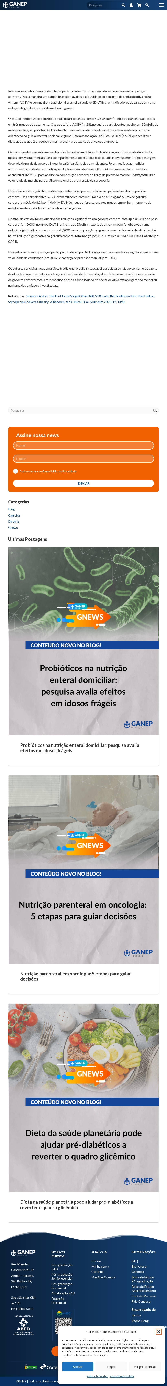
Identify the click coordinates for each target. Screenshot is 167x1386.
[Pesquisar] (123, 5)
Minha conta (100, 1266)
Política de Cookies (97, 1376)
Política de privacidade (122, 1376)
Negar (111, 1367)
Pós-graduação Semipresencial (62, 1276)
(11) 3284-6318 (22, 1309)
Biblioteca (139, 1266)
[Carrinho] (139, 5)
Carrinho (97, 1271)
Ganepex (138, 1271)
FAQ (135, 1261)
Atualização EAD (63, 1293)
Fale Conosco (141, 1301)
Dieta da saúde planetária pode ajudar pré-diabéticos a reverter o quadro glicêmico (76, 1204)
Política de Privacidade (63, 471)
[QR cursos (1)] (63, 1325)
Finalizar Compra (103, 1277)
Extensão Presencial (58, 1300)
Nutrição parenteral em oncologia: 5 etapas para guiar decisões (75, 976)
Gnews (13, 527)
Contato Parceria (144, 1296)
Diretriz (13, 521)
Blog (11, 509)
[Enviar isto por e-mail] (13, 78)
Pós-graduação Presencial (62, 1286)
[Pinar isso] (52, 78)
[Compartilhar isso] (23, 78)
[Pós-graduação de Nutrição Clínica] (83, 361)
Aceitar (78, 1367)
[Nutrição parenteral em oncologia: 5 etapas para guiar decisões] (83, 869)
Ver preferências (145, 1367)
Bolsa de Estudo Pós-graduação (143, 1279)
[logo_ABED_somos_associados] (23, 1325)
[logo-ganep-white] (15, 5)
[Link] (131, 5)
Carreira (14, 515)
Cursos (96, 1261)
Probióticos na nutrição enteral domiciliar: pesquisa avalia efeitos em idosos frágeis (79, 747)
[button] (159, 1332)
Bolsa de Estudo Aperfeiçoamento (144, 1288)
